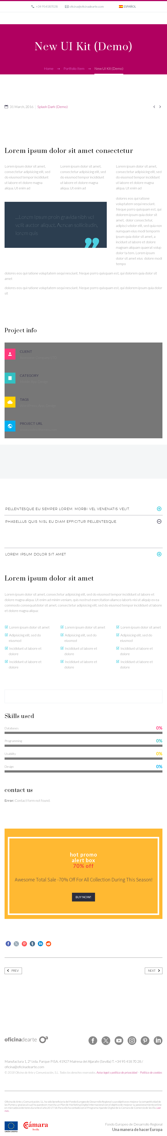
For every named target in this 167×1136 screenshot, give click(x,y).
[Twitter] (16, 943)
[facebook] (93, 1040)
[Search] (148, 24)
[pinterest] (145, 1040)
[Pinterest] (24, 943)
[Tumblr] (32, 943)
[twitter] (106, 1040)
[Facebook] (8, 943)
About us (96, 24)
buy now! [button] (83, 897)
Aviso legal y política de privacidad (117, 1072)
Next (152, 970)
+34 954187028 (47, 6)
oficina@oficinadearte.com (87, 6)
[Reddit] (48, 943)
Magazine (115, 24)
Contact (134, 24)
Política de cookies (151, 1072)
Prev (15, 970)
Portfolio (76, 24)
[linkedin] (158, 1040)
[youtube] (119, 1040)
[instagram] (132, 1040)
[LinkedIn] (40, 943)
